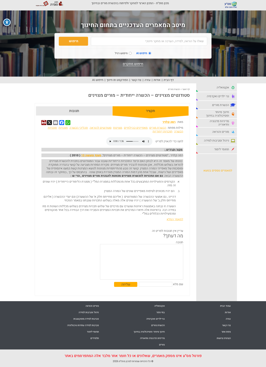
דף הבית (169, 80)
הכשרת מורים (174, 89)
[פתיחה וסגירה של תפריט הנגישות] (7, 22)
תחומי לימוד (93, 332)
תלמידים (94, 338)
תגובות (74, 110)
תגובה (179, 242)
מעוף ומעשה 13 (91, 155)
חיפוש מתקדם (133, 64)
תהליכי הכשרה (78, 128)
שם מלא (178, 284)
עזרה (147, 80)
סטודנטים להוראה (100, 128)
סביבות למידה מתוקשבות (86, 319)
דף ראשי (186, 89)
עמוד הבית (225, 306)
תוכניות (63, 128)
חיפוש (73, 41)
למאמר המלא (175, 219)
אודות (157, 80)
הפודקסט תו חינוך (117, 80)
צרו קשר (136, 80)
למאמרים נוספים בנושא (217, 170)
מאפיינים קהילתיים (136, 128)
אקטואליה (159, 306)
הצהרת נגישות (224, 338)
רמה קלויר (168, 122)
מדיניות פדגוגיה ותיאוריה (152, 338)
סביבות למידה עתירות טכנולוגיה (83, 325)
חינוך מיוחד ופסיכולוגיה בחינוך (149, 332)
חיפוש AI (97, 80)
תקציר (150, 110)
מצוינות (117, 128)
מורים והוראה (92, 306)
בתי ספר (160, 312)
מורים (162, 345)
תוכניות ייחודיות (162, 131)
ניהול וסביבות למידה (89, 312)
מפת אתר (226, 332)
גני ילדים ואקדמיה (155, 319)
